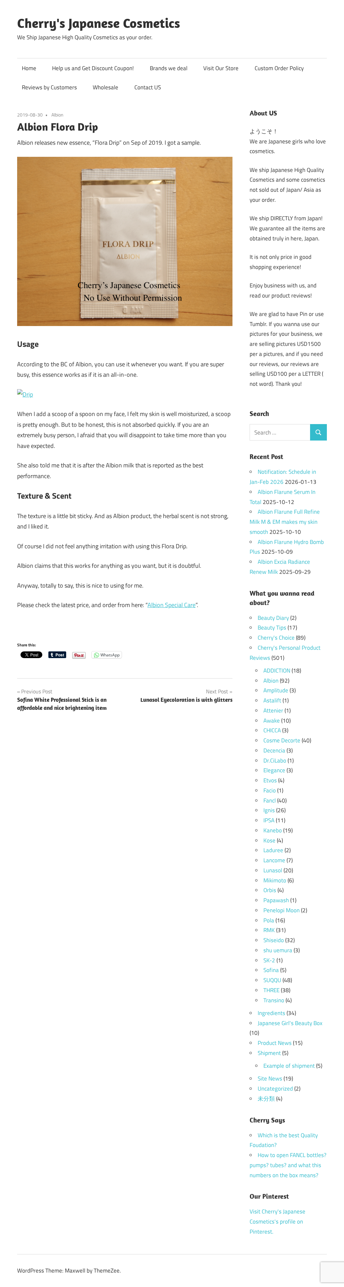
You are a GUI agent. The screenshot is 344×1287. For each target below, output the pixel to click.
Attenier (273, 710)
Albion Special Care (171, 604)
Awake (271, 720)
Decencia (274, 750)
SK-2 (269, 960)
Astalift (272, 700)
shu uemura (277, 950)
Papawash (276, 900)
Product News (275, 1043)
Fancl (269, 800)
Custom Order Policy (279, 68)
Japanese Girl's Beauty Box (290, 1023)
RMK (269, 930)
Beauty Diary (273, 617)
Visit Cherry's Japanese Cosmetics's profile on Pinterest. (277, 1221)
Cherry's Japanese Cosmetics (98, 22)
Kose (269, 840)
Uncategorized (275, 1088)
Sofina (271, 970)
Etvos (270, 780)
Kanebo (272, 830)
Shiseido (273, 940)
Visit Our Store (221, 68)
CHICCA (272, 730)
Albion (57, 114)
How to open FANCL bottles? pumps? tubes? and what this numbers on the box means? (288, 1165)
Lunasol (272, 870)
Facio (269, 790)
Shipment (269, 1053)
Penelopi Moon (281, 910)
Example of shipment (289, 1065)
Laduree (273, 850)
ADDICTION (276, 670)
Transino (273, 1000)
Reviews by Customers (49, 87)
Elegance (274, 770)
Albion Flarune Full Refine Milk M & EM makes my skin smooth (285, 521)
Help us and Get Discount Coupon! (93, 68)
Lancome (274, 860)
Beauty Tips (272, 627)
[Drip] (25, 394)
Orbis (269, 890)
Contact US (147, 87)
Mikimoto (274, 880)
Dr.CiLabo (274, 760)
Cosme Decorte (281, 740)
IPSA (268, 820)
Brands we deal (168, 68)
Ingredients (271, 1013)
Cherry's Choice (276, 637)
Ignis (269, 810)
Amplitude (275, 690)
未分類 (266, 1098)
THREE (271, 990)
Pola (268, 920)
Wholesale (105, 87)
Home (29, 68)
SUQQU (272, 980)
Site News (270, 1078)
